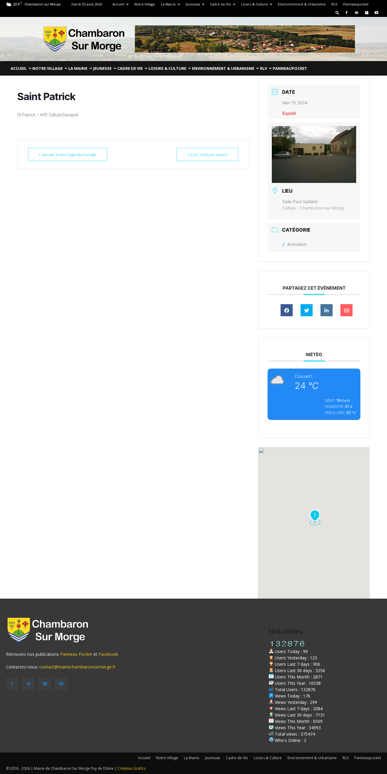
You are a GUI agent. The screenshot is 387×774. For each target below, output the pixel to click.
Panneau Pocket (76, 654)
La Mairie (168, 4)
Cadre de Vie (220, 4)
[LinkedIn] (326, 310)
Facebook (108, 654)
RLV (334, 4)
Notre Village (144, 4)
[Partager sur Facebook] (287, 310)
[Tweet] (307, 310)
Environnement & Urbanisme (302, 4)
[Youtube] (376, 12)
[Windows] (366, 12)
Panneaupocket (356, 4)
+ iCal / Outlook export (207, 154)
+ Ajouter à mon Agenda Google (68, 154)
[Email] (346, 310)
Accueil (118, 4)
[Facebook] (346, 12)
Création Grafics (131, 768)
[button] (337, 12)
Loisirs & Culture (254, 4)
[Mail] (356, 12)
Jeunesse (193, 4)
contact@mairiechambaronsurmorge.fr (77, 667)
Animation (297, 244)
